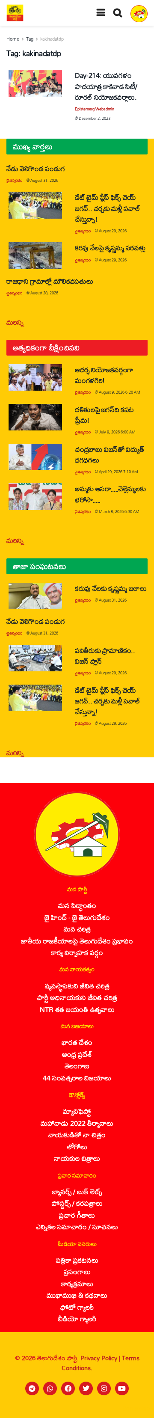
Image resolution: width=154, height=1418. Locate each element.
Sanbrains (136, 1408)
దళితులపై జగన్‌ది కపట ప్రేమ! (104, 414)
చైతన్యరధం (14, 180)
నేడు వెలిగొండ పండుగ (35, 168)
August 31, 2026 (44, 180)
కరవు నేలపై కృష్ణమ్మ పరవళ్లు (110, 247)
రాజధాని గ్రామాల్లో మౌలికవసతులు (49, 281)
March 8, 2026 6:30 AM (119, 511)
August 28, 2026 (44, 293)
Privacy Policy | (101, 1358)
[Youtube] (122, 1388)
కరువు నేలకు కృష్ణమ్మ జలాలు (111, 588)
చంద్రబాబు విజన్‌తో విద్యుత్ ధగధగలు (109, 454)
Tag (29, 39)
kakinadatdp (52, 39)
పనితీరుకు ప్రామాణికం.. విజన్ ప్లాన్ (105, 655)
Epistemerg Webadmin (94, 109)
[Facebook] (68, 1388)
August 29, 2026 (113, 231)
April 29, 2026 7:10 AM (118, 472)
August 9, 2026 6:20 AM (119, 392)
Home (12, 39)
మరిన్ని (15, 322)
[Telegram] (32, 1388)
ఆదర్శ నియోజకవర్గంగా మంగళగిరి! (104, 374)
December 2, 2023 (94, 118)
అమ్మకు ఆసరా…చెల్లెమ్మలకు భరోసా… (110, 493)
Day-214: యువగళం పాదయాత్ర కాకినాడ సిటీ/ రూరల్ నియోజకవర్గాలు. (106, 86)
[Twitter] (86, 1388)
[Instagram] (104, 1388)
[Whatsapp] (50, 1388)
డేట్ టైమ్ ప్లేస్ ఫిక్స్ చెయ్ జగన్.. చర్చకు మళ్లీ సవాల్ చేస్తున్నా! (107, 207)
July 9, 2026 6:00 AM (117, 432)
